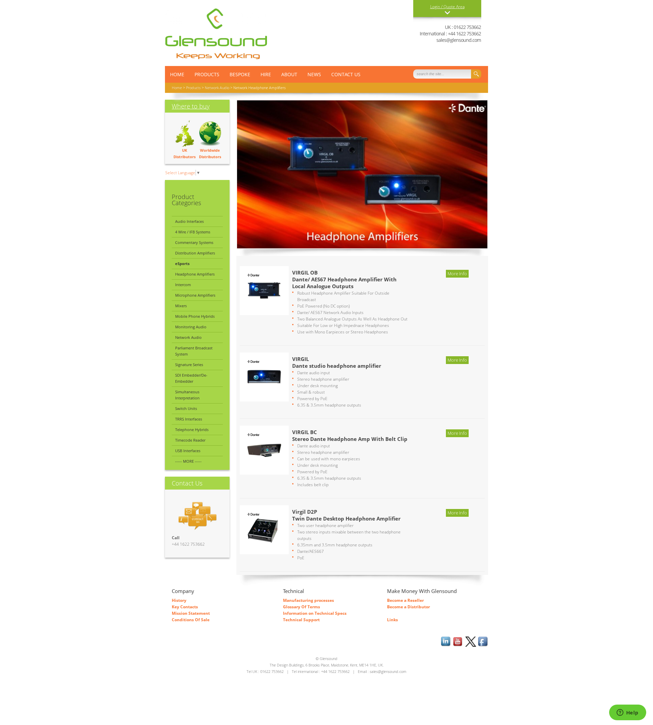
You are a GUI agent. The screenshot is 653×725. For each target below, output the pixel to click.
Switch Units (186, 408)
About (289, 74)
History (179, 600)
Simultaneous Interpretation (187, 394)
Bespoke (240, 74)
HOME (177, 74)
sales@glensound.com (458, 40)
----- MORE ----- (188, 461)
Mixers (181, 305)
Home (177, 87)
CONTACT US (346, 74)
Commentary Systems (194, 242)
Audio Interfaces (189, 221)
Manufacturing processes (308, 600)
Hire (266, 74)
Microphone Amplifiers (195, 295)
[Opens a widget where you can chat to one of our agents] (627, 713)
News (314, 74)
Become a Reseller (405, 600)
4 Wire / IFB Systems (192, 231)
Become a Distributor (408, 607)
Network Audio (217, 87)
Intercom (183, 284)
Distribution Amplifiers (195, 253)
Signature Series (189, 364)
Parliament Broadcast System (194, 351)
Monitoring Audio (190, 326)
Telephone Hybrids (191, 429)
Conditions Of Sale (191, 620)
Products (207, 74)
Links (392, 620)
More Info (457, 273)
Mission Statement (191, 613)
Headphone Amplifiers (195, 274)
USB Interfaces (187, 450)
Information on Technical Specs (315, 613)
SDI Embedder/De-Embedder (191, 378)
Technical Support (301, 620)
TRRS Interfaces (188, 419)
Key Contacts (185, 607)
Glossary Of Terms (301, 607)
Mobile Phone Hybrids (195, 316)
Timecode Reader (190, 440)
